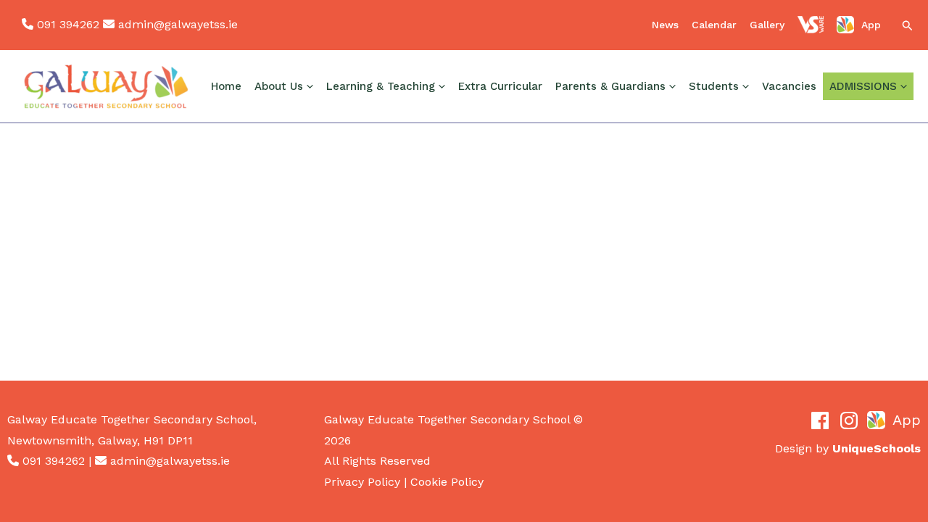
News (665, 24)
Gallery (767, 24)
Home (226, 86)
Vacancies (789, 86)
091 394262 (68, 24)
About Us (278, 86)
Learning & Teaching (380, 86)
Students (714, 86)
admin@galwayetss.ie (178, 24)
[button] (908, 26)
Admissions (863, 86)
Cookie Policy (447, 482)
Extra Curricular (500, 86)
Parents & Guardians (610, 86)
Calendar (714, 24)
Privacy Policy (362, 482)
